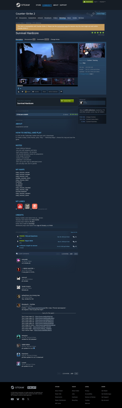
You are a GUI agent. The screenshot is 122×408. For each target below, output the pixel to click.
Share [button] (44, 91)
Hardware (75, 397)
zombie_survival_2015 (23, 178)
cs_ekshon (19, 184)
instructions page (62, 26)
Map (84, 63)
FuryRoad (19, 182)
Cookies (87, 400)
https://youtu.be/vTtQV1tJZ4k (36, 308)
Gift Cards (58, 403)
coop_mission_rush (22, 176)
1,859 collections (89, 110)
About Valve (75, 390)
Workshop (28, 23)
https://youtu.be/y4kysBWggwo (44, 321)
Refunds (87, 403)
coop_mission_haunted (23, 187)
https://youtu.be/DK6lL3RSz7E (43, 330)
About (55, 5)
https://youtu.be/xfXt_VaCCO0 (42, 327)
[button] (23, 81)
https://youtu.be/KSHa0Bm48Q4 (44, 318)
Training (95, 60)
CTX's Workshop (37, 23)
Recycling (74, 400)
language (102, 1)
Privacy (87, 390)
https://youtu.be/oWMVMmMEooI (45, 325)
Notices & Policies (90, 397)
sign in (95, 1)
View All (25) (74, 232)
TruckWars (19, 186)
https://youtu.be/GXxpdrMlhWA (44, 323)
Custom (89, 60)
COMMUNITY (47, 5)
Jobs (73, 394)
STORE (38, 5)
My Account (105, 400)
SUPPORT (63, 5)
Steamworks (58, 397)
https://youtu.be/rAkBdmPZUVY (44, 320)
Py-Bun (32, 221)
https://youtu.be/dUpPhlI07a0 (44, 316)
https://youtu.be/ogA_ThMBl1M (42, 328)
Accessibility (88, 394)
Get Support (105, 397)
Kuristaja (31, 223)
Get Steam (105, 390)
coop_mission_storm (22, 195)
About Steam (59, 390)
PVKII (51, 225)
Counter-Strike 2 (20, 23)
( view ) (91, 74)
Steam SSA (58, 394)
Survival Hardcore (21, 191)
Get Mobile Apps (106, 394)
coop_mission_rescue (22, 172)
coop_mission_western (23, 193)
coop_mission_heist (22, 180)
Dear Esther (35, 220)
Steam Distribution (60, 400)
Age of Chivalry (41, 225)
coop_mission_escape (23, 174)
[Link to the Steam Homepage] (23, 6)
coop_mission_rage (22, 189)
